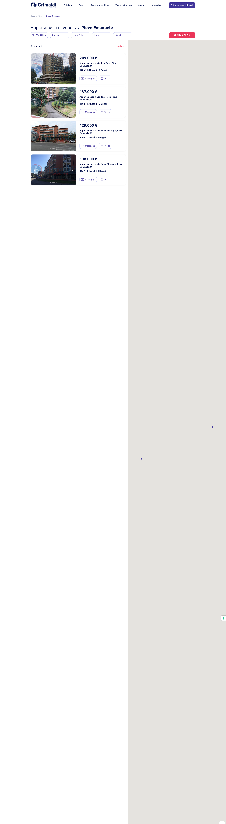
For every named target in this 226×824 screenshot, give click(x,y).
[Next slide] (72, 68)
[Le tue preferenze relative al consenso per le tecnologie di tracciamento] (223, 618)
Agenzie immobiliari (100, 5)
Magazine (156, 5)
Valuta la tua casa (123, 5)
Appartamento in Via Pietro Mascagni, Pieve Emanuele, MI (101, 131)
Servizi (82, 5)
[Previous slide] (34, 68)
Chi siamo (68, 5)
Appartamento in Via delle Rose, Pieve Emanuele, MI (98, 64)
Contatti (142, 5)
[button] (59, 35)
